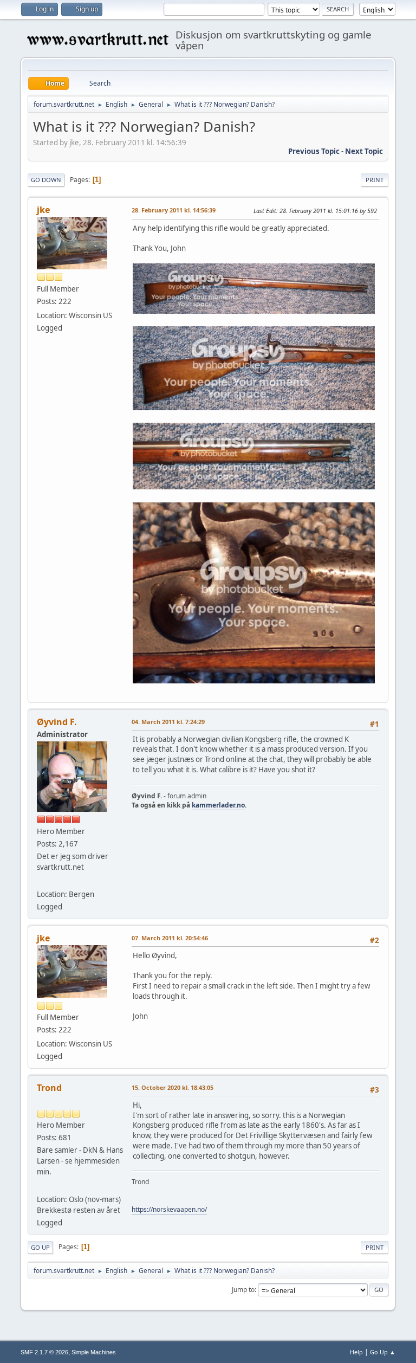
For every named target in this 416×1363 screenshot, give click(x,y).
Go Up (40, 1247)
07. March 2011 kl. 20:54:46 (170, 938)
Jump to (243, 1289)
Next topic (364, 151)
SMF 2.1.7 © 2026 (44, 1352)
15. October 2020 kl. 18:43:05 (172, 1087)
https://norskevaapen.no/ (169, 1209)
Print (375, 180)
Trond (49, 1088)
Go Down (46, 180)
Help (356, 1352)
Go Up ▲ (382, 1352)
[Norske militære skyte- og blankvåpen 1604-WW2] (41, 1186)
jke (43, 210)
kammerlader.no (218, 805)
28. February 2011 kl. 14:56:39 (174, 210)
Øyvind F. (57, 722)
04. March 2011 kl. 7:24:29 (168, 722)
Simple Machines (94, 1352)
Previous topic (314, 151)
